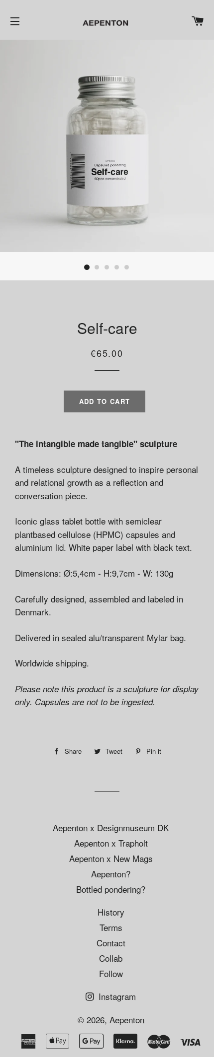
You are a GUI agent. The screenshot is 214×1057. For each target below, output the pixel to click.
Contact (111, 942)
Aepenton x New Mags (111, 858)
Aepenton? (110, 873)
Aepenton (126, 1019)
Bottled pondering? (110, 889)
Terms (111, 927)
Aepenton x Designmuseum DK (111, 827)
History (111, 912)
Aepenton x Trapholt (111, 843)
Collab (110, 958)
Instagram (116, 996)
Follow (111, 973)
